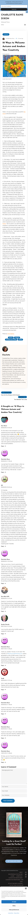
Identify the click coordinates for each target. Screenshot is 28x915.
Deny (14, 905)
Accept (14, 902)
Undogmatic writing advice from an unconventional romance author (14, 2)
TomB (2, 678)
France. (4, 223)
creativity (17, 337)
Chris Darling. (10, 334)
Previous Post (7, 392)
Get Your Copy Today (14, 861)
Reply (2, 446)
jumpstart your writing (11, 339)
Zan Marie (4, 425)
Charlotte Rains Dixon (12, 17)
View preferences (14, 909)
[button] (26, 888)
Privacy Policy (16, 913)
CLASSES (12, 876)
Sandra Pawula (5, 624)
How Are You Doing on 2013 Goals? (10, 395)
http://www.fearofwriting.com (15, 653)
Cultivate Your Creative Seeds (15, 877)
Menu (2, 24)
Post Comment (7, 800)
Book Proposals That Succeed (15, 874)
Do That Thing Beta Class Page (15, 883)
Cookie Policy (10, 913)
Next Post (21, 397)
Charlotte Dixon (5, 459)
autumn (10, 337)
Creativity (6, 34)
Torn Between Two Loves (20, 399)
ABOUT (20, 872)
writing (20, 339)
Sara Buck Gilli (5, 596)
